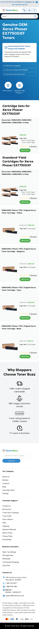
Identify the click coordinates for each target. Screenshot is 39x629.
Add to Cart (25, 150)
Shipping (5, 526)
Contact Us (6, 506)
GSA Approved (7, 555)
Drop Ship (6, 565)
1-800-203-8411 (11, 583)
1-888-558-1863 (11, 586)
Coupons (5, 483)
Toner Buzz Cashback (10, 513)
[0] (29, 10)
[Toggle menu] (34, 10)
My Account (6, 509)
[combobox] (19, 16)
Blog (4, 487)
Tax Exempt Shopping (10, 562)
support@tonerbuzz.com (14, 595)
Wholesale (6, 559)
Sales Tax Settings (9, 552)
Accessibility (6, 539)
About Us (5, 477)
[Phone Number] (24, 10)
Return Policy (7, 533)
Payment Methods (9, 529)
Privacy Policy (7, 536)
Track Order (7, 516)
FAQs (4, 523)
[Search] (35, 16)
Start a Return (7, 519)
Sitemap (5, 493)
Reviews (5, 480)
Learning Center (8, 490)
